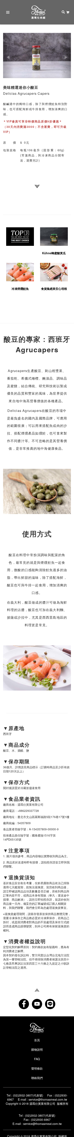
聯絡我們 (37, 1078)
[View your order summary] (67, 12)
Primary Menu (8, 12)
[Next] (37, 186)
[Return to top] (37, 990)
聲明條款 (37, 1068)
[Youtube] (37, 1004)
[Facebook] (24, 1004)
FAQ (37, 1059)
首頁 (37, 1040)
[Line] (50, 1004)
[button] (8, 55)
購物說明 (37, 1049)
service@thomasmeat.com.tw (48, 1099)
